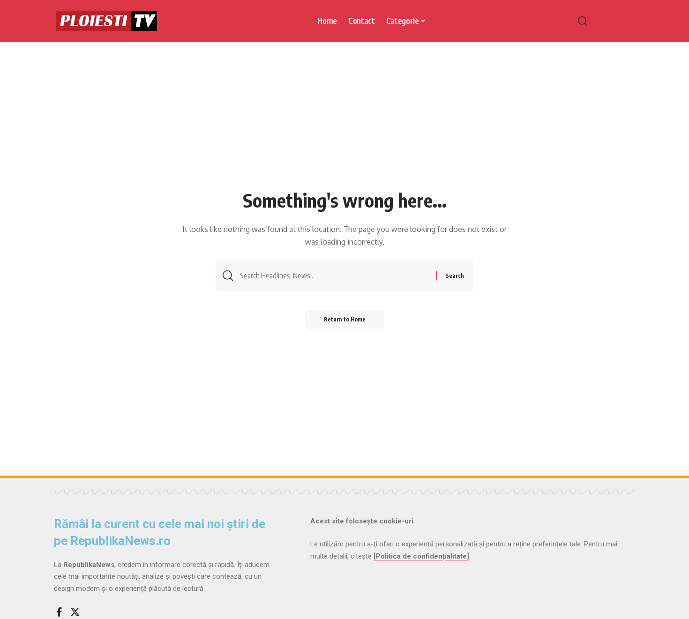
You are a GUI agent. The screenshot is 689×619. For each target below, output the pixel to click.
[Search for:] (334, 275)
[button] (602, 21)
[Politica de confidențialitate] (421, 556)
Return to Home (345, 319)
